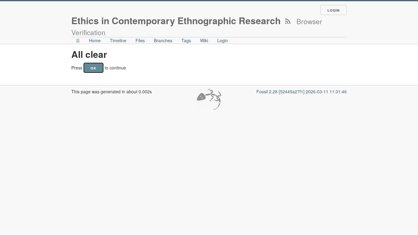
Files (140, 40)
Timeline (118, 40)
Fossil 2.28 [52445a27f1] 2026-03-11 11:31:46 (301, 91)
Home (95, 40)
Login (333, 10)
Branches (163, 40)
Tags (186, 40)
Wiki (204, 40)
